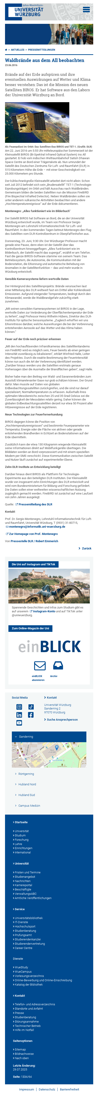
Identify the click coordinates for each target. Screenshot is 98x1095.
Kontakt (52, 697)
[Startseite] (6, 49)
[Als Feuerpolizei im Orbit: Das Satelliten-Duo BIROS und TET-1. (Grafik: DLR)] (37, 141)
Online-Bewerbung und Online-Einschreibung (43, 980)
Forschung (21, 839)
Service (20, 909)
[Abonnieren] (40, 665)
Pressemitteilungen (41, 49)
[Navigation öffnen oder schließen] (86, 9)
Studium (20, 835)
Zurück (86, 548)
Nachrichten (23, 881)
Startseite (21, 822)
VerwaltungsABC (25, 893)
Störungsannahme (27, 1021)
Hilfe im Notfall (24, 1030)
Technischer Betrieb (28, 1026)
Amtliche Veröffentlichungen (33, 898)
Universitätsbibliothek (29, 918)
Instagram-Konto (44, 611)
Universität (22, 831)
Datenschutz (47, 1089)
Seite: (16, 1076)
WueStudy (21, 967)
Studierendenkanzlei (28, 939)
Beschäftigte (23, 889)
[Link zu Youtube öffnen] (17, 723)
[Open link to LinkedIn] (17, 715)
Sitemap (20, 1049)
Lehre (18, 844)
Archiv (53, 676)
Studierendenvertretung (30, 943)
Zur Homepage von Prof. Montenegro (33, 534)
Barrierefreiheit (69, 1089)
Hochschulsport (25, 926)
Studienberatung (25, 930)
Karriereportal (23, 885)
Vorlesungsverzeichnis (29, 976)
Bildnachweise (24, 1053)
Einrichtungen (23, 848)
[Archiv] (58, 665)
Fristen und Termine (28, 872)
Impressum (26, 1089)
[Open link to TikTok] (28, 707)
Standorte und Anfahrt (29, 1008)
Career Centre (23, 948)
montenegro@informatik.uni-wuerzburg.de (37, 526)
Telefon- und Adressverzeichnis (35, 1004)
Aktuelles (17, 49)
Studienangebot (25, 876)
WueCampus (23, 971)
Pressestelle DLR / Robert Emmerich (34, 541)
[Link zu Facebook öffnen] (28, 715)
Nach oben (22, 1058)
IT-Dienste (21, 922)
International (23, 852)
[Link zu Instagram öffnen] (17, 707)
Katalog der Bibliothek (29, 984)
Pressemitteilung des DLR (35, 504)
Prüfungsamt (23, 935)
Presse (19, 1013)
